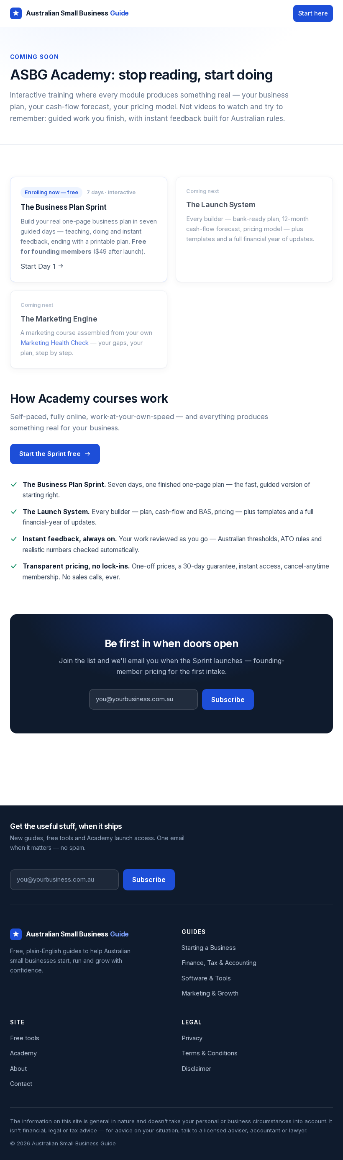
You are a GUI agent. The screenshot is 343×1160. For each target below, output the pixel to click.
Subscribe (228, 699)
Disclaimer (196, 1068)
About (18, 1068)
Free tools (24, 1038)
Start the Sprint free (50, 454)
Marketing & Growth (210, 993)
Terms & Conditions (210, 1053)
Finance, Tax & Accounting (219, 962)
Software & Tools (206, 978)
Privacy (192, 1038)
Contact (21, 1083)
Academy (23, 1053)
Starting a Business (209, 947)
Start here (313, 13)
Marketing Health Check (54, 342)
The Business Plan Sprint (63, 207)
